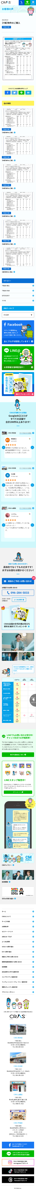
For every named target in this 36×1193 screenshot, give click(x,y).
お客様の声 (5, 926)
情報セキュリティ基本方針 (9, 987)
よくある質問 (6, 942)
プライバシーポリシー (8, 992)
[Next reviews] (32, 447)
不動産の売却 (6, 291)
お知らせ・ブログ (7, 937)
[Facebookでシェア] (8, 92)
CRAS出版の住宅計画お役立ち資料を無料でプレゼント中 (17, 625)
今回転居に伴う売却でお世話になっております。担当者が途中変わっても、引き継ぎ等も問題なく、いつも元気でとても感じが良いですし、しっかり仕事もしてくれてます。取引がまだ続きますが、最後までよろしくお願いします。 (17, 489)
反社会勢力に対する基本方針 (10, 972)
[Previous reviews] (3, 447)
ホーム (4, 911)
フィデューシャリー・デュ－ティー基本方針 (14, 982)
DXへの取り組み (7, 952)
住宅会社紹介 (6, 296)
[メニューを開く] (33, 2)
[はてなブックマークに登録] (28, 92)
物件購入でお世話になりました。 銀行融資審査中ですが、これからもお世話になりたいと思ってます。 (17, 450)
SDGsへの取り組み (7, 947)
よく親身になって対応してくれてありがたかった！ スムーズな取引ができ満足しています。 (17, 526)
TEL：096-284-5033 (18, 1047)
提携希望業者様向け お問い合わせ (12, 962)
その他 (4, 300)
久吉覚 (13, 474)
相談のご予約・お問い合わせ (10, 957)
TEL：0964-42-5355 (18, 1136)
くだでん (14, 514)
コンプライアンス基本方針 (9, 977)
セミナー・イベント (7, 931)
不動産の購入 (6, 286)
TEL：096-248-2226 (18, 1075)
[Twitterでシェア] (15, 92)
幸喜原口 (14, 439)
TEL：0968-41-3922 (18, 1104)
